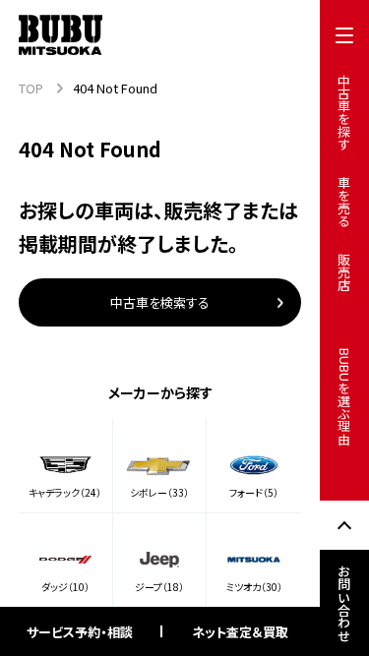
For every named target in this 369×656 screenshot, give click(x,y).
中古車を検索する (160, 302)
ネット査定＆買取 (240, 632)
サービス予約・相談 (80, 632)
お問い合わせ (345, 603)
